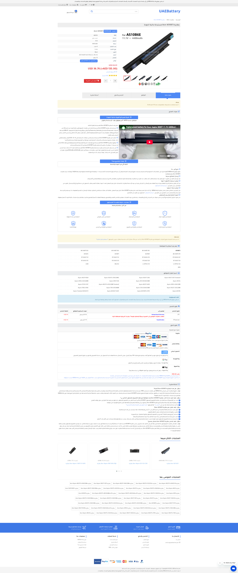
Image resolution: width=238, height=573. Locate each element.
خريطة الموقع (82, 547)
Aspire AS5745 (176, 291)
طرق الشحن (145, 542)
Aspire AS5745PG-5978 (143, 291)
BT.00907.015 (84, 260)
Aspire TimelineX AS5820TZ (80, 291)
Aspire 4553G (176, 281)
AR (91, 5)
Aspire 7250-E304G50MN (143, 288)
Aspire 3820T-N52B (83, 278)
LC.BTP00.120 (176, 264)
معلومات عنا (73, 5)
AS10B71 (117, 254)
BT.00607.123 (84, 257)
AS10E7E (86, 254)
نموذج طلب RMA (113, 547)
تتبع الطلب (146, 539)
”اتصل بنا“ (157, 405)
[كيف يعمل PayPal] (101, 561)
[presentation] (168, 95)
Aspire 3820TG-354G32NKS (111, 278)
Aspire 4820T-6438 (144, 284)
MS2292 (117, 264)
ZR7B (179, 267)
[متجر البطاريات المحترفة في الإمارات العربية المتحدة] (169, 13)
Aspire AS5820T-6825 (113, 291)
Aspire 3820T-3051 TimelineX (172, 278)
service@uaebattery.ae (171, 542)
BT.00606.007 (176, 257)
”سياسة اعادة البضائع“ (161, 186)
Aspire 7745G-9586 (83, 288)
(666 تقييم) (105, 75)
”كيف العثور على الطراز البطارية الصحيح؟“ (137, 405)
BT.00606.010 (146, 257)
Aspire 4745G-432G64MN (81, 281)
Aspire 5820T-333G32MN (173, 288)
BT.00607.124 (176, 260)
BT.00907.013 (115, 260)
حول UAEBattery (81, 539)
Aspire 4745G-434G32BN (173, 284)
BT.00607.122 (115, 257)
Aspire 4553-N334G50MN (143, 281)
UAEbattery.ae (176, 568)
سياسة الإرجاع (114, 545)
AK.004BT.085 (146, 250)
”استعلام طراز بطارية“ (102, 239)
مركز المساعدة (62, 5)
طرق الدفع (146, 545)
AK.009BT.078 (176, 254)
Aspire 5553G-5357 (83, 284)
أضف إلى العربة (91, 81)
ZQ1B (87, 264)
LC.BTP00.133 (146, 264)
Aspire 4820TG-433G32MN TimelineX (109, 284)
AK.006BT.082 (115, 250)
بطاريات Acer (170, 20)
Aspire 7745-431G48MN (113, 288)
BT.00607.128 (146, 260)
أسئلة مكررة (114, 542)
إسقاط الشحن (145, 547)
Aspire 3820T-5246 (144, 278)
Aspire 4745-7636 (114, 281)
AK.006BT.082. (84, 250)
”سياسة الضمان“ (149, 193)
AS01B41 (147, 254)
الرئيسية (178, 20)
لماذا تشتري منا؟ (82, 545)
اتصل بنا (82, 5)
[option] (149, 53)
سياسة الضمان (82, 542)
